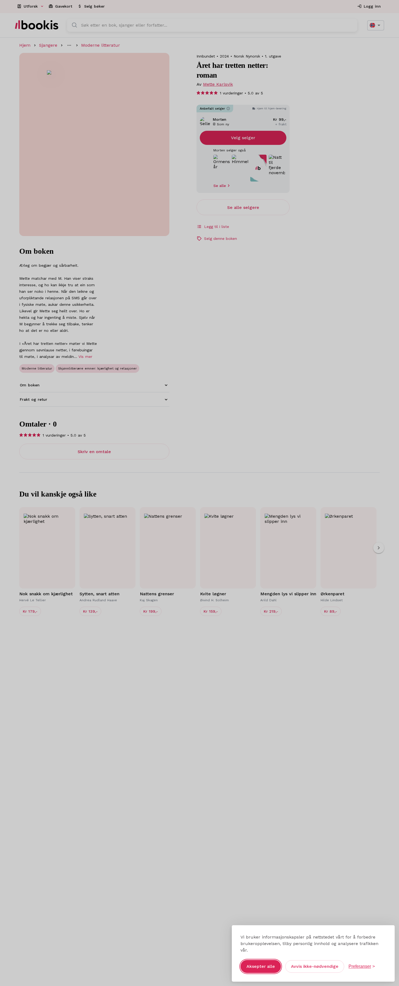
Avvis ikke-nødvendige (314, 966)
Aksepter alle (260, 966)
